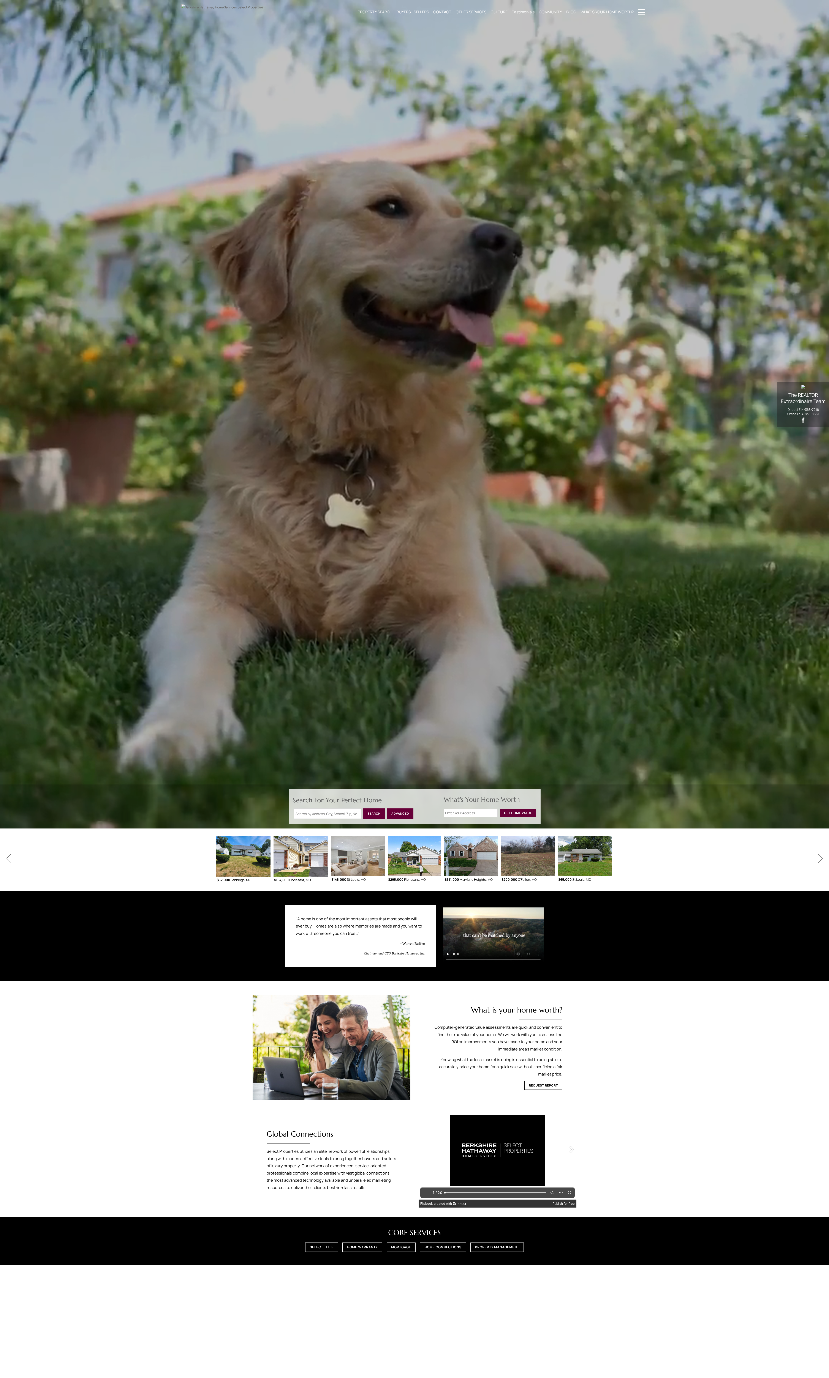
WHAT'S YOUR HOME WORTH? (607, 11)
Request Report (543, 1085)
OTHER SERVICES (471, 11)
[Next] (820, 858)
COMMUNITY (550, 11)
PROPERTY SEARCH (375, 11)
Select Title (322, 1247)
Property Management (497, 1247)
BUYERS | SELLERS (413, 11)
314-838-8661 (809, 414)
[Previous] (8, 858)
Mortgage (401, 1247)
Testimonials (523, 11)
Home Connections (443, 1247)
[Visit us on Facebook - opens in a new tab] (803, 420)
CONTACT (442, 11)
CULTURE (499, 11)
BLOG (571, 11)
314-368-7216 (809, 409)
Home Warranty (362, 1247)
